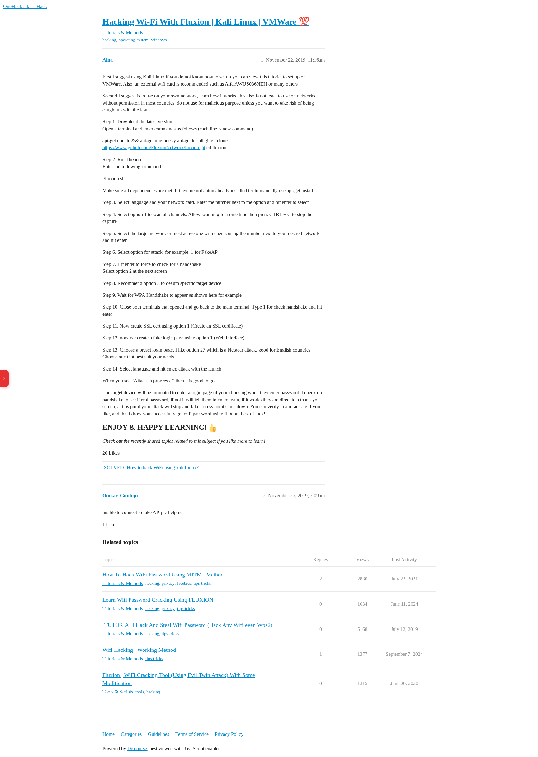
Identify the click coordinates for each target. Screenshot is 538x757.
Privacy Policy (229, 734)
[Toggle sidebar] (4, 378)
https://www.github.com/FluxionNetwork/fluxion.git (153, 147)
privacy (168, 583)
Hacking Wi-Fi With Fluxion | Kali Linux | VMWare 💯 (205, 21)
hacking (109, 40)
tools (139, 692)
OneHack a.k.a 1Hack (25, 6)
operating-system (134, 40)
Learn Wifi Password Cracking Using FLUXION (157, 600)
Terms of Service (192, 734)
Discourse (137, 748)
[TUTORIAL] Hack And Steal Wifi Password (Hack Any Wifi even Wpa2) (187, 625)
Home (108, 734)
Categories (131, 734)
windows (159, 40)
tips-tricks (202, 583)
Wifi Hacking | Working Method (139, 650)
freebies (184, 583)
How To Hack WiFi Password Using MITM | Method (163, 574)
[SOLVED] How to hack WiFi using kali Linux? (150, 467)
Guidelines (158, 734)
